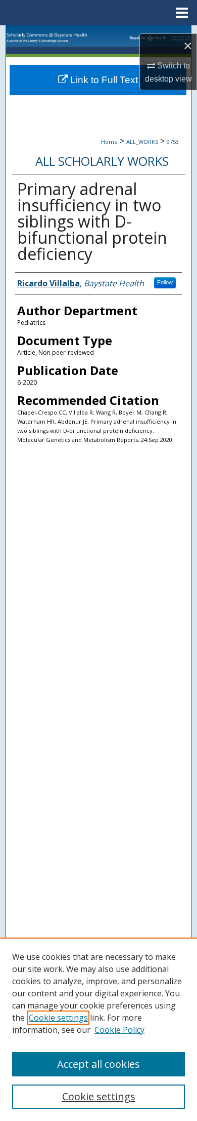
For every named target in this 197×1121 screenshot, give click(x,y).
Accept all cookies (98, 1064)
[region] (98, 1029)
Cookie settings (58, 1017)
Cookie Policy (119, 1029)
